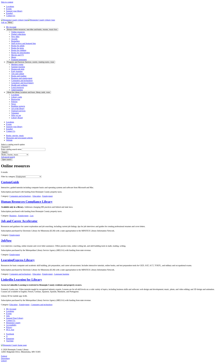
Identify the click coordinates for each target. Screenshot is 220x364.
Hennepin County (13, 323)
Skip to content (7, 2)
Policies (14, 102)
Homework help (17, 69)
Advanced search (8, 157)
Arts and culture (17, 74)
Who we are (16, 115)
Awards (14, 39)
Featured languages (19, 59)
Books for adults (17, 46)
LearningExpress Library (18, 260)
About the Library (28, 92)
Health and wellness (19, 85)
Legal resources (17, 87)
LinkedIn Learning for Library (21, 279)
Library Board (17, 118)
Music (13, 57)
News (13, 104)
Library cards (16, 97)
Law (32, 216)
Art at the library (17, 108)
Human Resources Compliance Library (26, 201)
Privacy (9, 327)
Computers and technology (22, 80)
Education (37, 196)
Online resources (18, 32)
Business (13, 216)
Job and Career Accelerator (19, 221)
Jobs (8, 316)
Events (9, 9)
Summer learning (18, 67)
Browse (32, 29)
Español (9, 13)
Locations (10, 6)
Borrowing (15, 99)
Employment (47, 196)
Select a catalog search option (13, 144)
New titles (15, 36)
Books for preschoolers (20, 53)
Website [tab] (9, 140)
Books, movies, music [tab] (15, 135)
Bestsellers (15, 41)
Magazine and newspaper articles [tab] (19, 138)
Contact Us (10, 16)
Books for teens (17, 48)
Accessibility (11, 325)
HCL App (10, 330)
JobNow (6, 240)
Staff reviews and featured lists (23, 43)
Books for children (18, 50)
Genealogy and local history (22, 83)
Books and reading (18, 76)
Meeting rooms (17, 64)
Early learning (17, 71)
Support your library (14, 11)
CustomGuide (10, 182)
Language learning (61, 274)
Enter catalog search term (11, 149)
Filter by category (8, 176)
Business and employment (21, 78)
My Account (11, 309)
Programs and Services (30, 62)
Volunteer (15, 113)
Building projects (18, 106)
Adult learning (17, 90)
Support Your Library (14, 318)
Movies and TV (17, 55)
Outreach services (18, 111)
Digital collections (18, 34)
